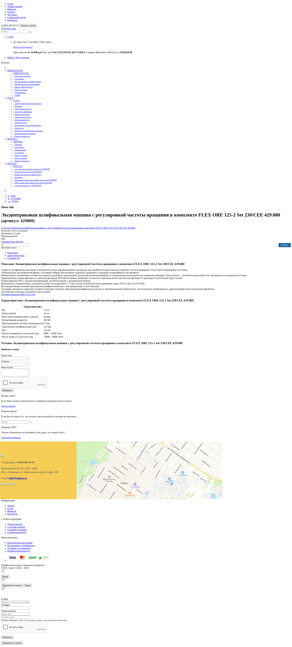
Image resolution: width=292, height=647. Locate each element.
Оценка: (5, 361)
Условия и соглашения (19, 548)
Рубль (13, 201)
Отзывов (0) (13, 258)
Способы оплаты (16, 527)
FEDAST (12, 163)
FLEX (10, 98)
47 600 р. (285, 245)
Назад (5, 576)
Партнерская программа (19, 542)
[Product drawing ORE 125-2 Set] (18, 294)
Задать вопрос (8, 406)
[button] (10, 37)
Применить (7, 390)
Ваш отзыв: (7, 367)
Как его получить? (23, 47)
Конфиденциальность (18, 551)
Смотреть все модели (12, 241)
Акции (10, 505)
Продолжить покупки (12, 585)
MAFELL (12, 139)
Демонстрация (14, 6)
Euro (12, 195)
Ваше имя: (6, 355)
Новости (11, 9)
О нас (10, 3)
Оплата (11, 12)
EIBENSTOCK (15, 70)
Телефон (5, 605)
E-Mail (4, 599)
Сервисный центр (16, 17)
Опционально (8, 611)
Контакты (12, 20)
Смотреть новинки (11, 437)
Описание (12, 252)
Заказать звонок (28, 25)
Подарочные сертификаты (21, 545)
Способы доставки (17, 529)
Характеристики (15, 255)
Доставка (12, 14)
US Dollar (14, 198)
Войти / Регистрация (18, 57)
